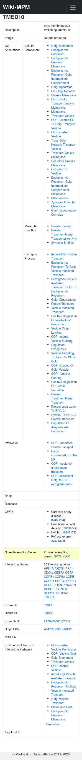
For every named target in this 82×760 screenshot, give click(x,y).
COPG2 (60, 580)
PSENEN (61, 589)
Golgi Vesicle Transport (60, 700)
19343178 (68, 532)
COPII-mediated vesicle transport (62, 445)
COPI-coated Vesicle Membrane (63, 647)
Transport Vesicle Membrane (62, 154)
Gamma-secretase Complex (63, 212)
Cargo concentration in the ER (64, 455)
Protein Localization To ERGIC (64, 408)
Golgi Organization (63, 299)
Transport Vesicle (62, 115)
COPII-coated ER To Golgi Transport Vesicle (63, 124)
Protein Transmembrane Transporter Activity (64, 234)
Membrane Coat (61, 707)
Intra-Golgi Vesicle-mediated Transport (64, 676)
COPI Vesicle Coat (63, 653)
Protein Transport (62, 303)
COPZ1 (71, 580)
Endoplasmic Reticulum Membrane (59, 62)
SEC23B (49, 593)
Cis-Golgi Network (63, 91)
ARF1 (69, 568)
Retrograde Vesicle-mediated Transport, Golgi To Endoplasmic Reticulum (64, 287)
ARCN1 (59, 568)
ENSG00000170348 (57, 621)
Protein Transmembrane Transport (61, 398)
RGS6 (66, 556)
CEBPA (59, 572)
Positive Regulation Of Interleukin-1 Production (64, 320)
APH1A (49, 568)
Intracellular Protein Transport (64, 256)
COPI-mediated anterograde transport (61, 467)
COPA (69, 572)
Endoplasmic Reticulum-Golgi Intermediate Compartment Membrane (61, 185)
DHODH (49, 585)
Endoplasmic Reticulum (59, 52)
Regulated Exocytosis (58, 347)
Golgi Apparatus (61, 87)
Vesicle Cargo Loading (60, 330)
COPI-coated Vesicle (59, 134)
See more (52, 724)
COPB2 (60, 576)
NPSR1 (49, 589)
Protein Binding (61, 226)
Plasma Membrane (63, 95)
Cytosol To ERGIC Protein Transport (63, 416)
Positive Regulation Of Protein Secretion (64, 386)
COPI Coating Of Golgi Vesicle (62, 367)
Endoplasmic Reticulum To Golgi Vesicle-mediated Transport (63, 268)
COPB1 (49, 576)
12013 (48, 613)
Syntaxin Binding (62, 242)
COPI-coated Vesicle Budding (61, 338)
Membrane (58, 111)
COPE (70, 576)
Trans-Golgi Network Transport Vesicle (63, 144)
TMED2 (49, 597)
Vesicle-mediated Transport (62, 309)
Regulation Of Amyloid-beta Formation (60, 427)
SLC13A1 (62, 593)
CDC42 (48, 572)
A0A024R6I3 (52, 629)
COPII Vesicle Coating (60, 375)
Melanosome (59, 198)
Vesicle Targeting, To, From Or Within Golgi (63, 357)
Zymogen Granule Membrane (62, 204)
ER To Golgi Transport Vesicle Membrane (62, 103)
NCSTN (71, 585)
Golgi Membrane (62, 45)
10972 (48, 605)
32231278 (57, 540)
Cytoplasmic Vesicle (59, 171)
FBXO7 (60, 585)
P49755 (67, 629)
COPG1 (49, 580)
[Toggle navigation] (73, 7)
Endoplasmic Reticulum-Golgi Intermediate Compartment (61, 76)
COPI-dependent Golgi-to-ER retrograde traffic (62, 480)
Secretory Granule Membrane (63, 163)
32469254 (57, 520)
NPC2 (58, 556)
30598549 (70, 528)
